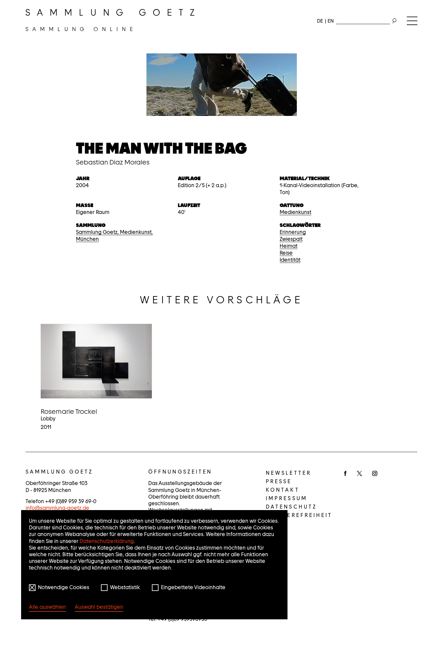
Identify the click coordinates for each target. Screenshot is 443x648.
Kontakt (283, 490)
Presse (279, 481)
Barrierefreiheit (299, 515)
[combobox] (363, 19)
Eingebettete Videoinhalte (193, 587)
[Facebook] (345, 474)
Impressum (286, 498)
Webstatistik (125, 587)
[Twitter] (359, 474)
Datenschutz (291, 507)
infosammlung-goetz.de (57, 508)
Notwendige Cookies (63, 587)
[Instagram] (374, 474)
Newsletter (288, 473)
